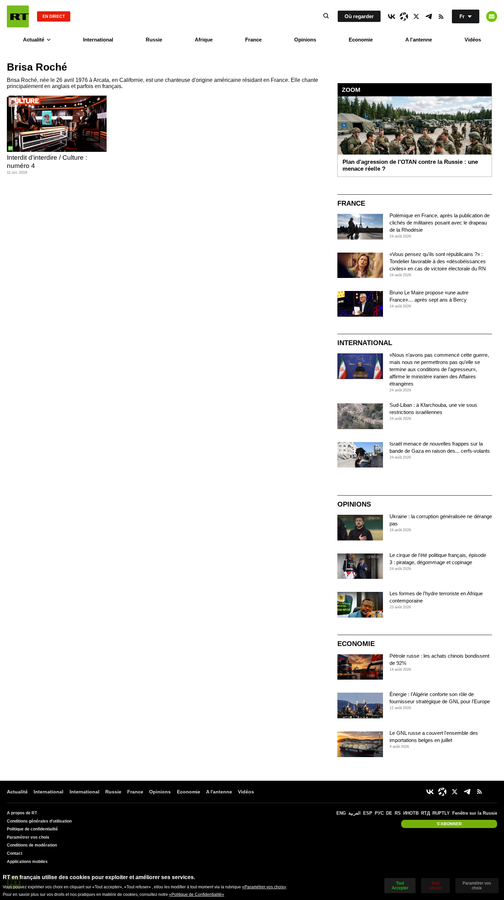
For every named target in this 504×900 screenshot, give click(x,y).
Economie (361, 39)
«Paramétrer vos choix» (264, 887)
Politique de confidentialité (32, 829)
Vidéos (473, 39)
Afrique (204, 39)
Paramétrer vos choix (28, 837)
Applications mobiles (27, 861)
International (98, 39)
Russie (154, 39)
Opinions (305, 39)
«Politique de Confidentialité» (196, 894)
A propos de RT (22, 813)
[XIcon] (416, 16)
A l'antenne (418, 39)
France (253, 39)
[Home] (18, 16)
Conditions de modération (32, 845)
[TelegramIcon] (428, 16)
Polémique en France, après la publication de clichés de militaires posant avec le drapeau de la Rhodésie (439, 222)
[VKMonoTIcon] (391, 16)
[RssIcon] (440, 16)
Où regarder (359, 16)
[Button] (491, 16)
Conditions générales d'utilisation (39, 821)
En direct (54, 16)
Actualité (33, 39)
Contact (14, 853)
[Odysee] (403, 16)
